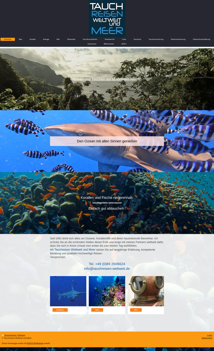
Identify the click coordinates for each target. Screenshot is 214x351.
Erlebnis (60, 310)
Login (209, 335)
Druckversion (10, 335)
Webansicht (207, 338)
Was (97, 310)
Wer (136, 310)
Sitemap (21, 335)
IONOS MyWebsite (35, 343)
